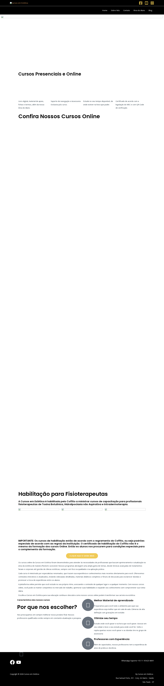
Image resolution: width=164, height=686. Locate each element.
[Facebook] (141, 3)
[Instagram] (152, 3)
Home (104, 10)
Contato (126, 10)
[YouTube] (18, 662)
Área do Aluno (139, 10)
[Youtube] (146, 3)
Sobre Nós (115, 10)
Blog (150, 10)
